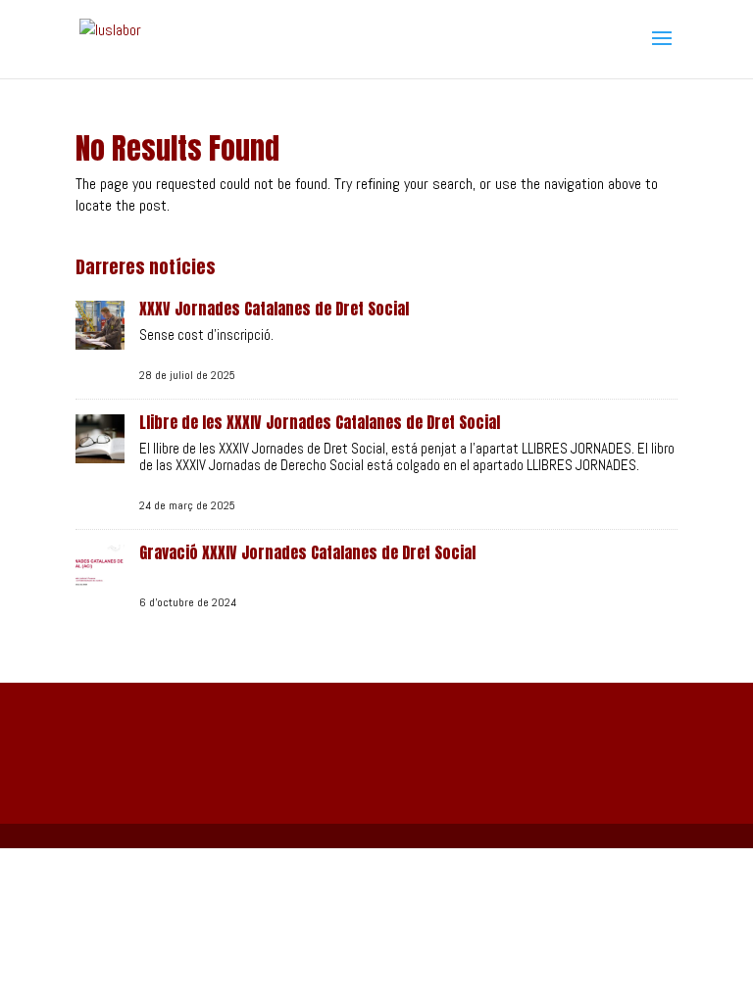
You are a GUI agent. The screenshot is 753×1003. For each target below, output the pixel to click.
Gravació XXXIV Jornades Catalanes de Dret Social (307, 552)
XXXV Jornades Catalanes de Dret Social (274, 308)
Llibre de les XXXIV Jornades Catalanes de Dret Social (319, 422)
